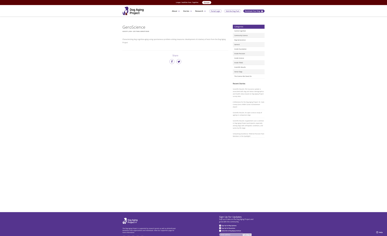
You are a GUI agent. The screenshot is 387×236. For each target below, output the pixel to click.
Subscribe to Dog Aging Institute (231, 231)
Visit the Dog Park (232, 11)
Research (199, 11)
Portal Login (215, 11)
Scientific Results (240, 67)
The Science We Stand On (243, 76)
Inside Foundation (240, 49)
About (174, 11)
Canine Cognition (240, 31)
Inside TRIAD (238, 63)
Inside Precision (239, 54)
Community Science (241, 35)
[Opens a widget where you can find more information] (379, 232)
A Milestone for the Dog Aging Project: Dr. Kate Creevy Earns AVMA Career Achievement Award (248, 104)
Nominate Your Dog (253, 11)
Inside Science (239, 58)
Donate (207, 3)
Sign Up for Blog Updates (229, 225)
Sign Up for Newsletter (228, 228)
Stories (186, 11)
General (237, 44)
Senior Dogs (238, 72)
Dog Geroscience (240, 40)
